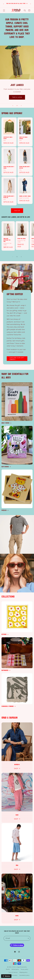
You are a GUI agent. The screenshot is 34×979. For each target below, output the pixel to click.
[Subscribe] (28, 938)
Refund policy (15, 969)
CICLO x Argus (16, 967)
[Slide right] (21, 257)
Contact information (11, 975)
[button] (4, 10)
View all (17, 210)
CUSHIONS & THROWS (8, 706)
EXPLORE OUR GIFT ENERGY (17, 358)
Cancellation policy (24, 975)
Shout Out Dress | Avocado (23, 138)
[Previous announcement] (4, 4)
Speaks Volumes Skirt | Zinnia (9, 167)
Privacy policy (24, 969)
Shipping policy (23, 972)
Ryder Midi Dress (21, 238)
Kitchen (4, 634)
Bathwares (5, 670)
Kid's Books (5, 467)
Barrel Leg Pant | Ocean (25, 196)
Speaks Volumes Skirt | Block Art (9, 197)
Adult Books (5, 423)
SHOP (16, 768)
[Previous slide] (13, 106)
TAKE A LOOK (17, 97)
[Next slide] (21, 106)
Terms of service (12, 972)
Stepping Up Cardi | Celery (8, 138)
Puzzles (4, 510)
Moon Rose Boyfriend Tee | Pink (7, 240)
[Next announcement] (31, 4)
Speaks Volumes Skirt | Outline (24, 167)
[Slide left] (13, 257)
